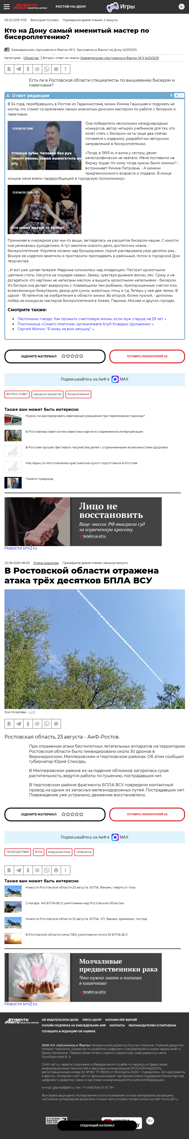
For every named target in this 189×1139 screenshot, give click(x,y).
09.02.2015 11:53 (15, 20)
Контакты (117, 1025)
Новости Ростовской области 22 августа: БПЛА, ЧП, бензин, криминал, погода (86, 919)
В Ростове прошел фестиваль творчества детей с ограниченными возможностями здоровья (97, 447)
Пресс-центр (91, 1019)
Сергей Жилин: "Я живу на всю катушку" (54, 329)
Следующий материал (97, 1125)
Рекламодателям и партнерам (152, 1025)
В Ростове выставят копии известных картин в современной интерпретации (84, 431)
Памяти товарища (39, 479)
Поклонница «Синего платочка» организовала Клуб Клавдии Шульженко (84, 324)
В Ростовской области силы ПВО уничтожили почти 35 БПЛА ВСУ (77, 934)
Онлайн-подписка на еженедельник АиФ (74, 1025)
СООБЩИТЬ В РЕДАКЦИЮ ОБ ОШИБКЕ (68, 1031)
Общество (31, 58)
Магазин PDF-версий (121, 1019)
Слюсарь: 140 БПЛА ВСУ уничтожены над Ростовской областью (75, 903)
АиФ (32, 712)
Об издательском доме (60, 1019)
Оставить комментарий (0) (147, 356)
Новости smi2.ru (20, 548)
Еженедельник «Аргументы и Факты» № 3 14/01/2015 (119, 58)
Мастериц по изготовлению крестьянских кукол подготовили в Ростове (81, 463)
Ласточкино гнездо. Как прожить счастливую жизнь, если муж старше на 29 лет (90, 319)
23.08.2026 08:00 (17, 563)
